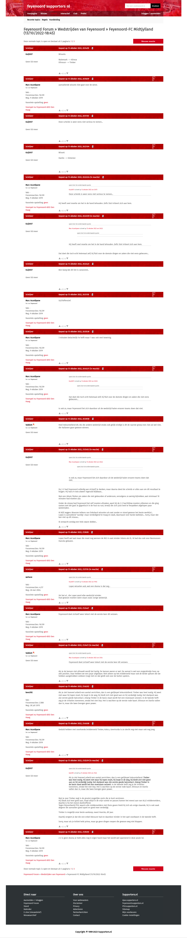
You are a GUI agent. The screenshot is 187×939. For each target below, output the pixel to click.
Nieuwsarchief (30, 915)
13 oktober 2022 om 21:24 (94, 658)
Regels (45, 20)
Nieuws (44, 13)
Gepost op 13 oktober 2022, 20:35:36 (74, 331)
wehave (29, 577)
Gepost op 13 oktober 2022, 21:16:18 (74, 532)
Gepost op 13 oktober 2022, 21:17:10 (73, 569)
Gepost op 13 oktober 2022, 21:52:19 (74, 760)
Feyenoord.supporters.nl (132, 903)
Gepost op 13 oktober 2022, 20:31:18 (74, 294)
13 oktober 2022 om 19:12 (89, 582)
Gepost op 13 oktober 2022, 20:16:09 (74, 79)
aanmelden (155, 13)
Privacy (76, 906)
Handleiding (54, 20)
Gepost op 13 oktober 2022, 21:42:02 (74, 686)
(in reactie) (95, 177)
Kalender (27, 909)
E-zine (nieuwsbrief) (32, 912)
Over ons (78, 894)
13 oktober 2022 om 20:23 (89, 381)
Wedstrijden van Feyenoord (81, 29)
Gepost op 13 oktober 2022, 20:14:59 (74, 48)
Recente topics (33, 20)
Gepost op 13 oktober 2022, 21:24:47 (74, 608)
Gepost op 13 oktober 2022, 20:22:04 (74, 177)
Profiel (83, 13)
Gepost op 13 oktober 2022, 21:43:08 (74, 723)
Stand (26, 906)
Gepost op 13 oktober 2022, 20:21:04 (74, 146)
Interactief (65, 13)
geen (46, 102)
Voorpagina (32, 13)
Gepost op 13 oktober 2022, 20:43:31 (74, 369)
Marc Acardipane (33, 85)
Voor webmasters (80, 900)
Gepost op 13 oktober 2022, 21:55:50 (74, 832)
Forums (54, 13)
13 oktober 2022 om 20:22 (95, 228)
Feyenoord (34, 88)
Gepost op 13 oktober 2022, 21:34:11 (74, 645)
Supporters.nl (130, 894)
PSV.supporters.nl (129, 906)
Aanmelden (29, 900)
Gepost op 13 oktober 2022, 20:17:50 (74, 116)
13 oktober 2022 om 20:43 (95, 462)
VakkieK (29, 425)
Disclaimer (77, 903)
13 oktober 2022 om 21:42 (89, 773)
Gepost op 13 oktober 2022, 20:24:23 (74, 264)
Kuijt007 (29, 54)
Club (75, 13)
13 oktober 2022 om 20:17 (89, 190)
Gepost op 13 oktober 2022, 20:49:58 (74, 419)
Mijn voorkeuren (129, 912)
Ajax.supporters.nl (130, 900)
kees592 (29, 692)
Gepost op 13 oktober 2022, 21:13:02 (74, 449)
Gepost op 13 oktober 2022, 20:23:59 (74, 216)
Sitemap (126, 909)
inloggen (145, 13)
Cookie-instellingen (130, 915)
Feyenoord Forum (39, 29)
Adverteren (78, 909)
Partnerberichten (80, 912)
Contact (76, 915)
